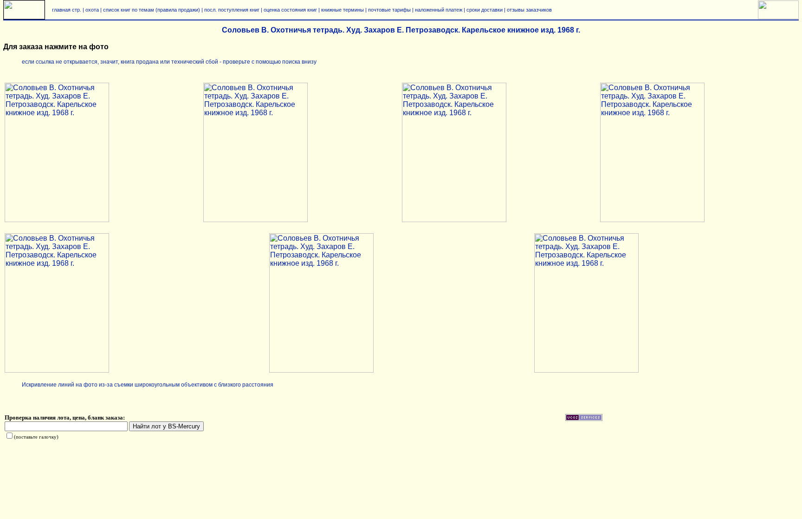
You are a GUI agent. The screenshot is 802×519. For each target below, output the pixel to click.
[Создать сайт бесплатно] (583, 418)
